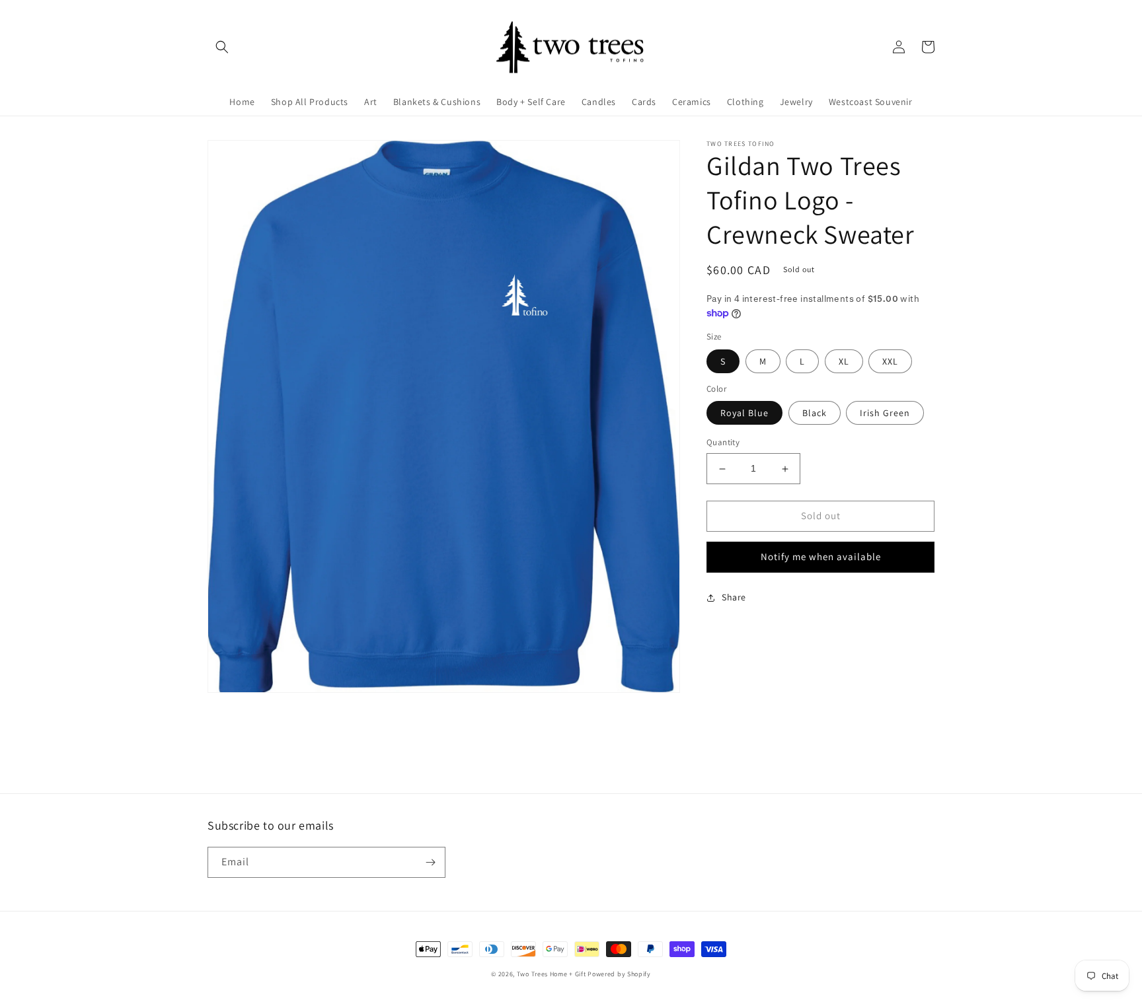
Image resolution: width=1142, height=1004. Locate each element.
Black (814, 413)
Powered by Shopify (619, 974)
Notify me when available (821, 557)
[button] (222, 46)
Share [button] (734, 597)
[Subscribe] (430, 862)
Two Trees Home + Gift (551, 974)
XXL (890, 361)
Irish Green (885, 413)
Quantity (723, 442)
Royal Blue (744, 413)
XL (844, 361)
